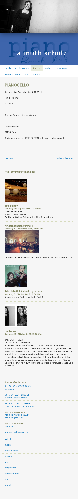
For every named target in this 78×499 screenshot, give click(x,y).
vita (26, 74)
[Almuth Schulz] (39, 32)
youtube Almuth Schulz (16, 415)
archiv (48, 68)
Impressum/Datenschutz (16, 432)
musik (8, 68)
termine (37, 68)
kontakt (37, 74)
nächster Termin (64, 158)
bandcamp (10, 426)
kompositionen (12, 74)
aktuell (8, 439)
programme (62, 68)
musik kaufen (22, 68)
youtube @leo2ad (13, 418)
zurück (9, 158)
